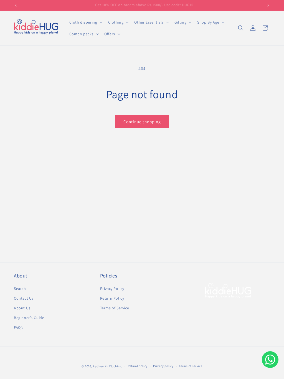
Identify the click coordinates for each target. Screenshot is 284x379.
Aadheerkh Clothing (107, 366)
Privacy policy (163, 366)
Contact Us (24, 298)
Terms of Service (114, 307)
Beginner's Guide (29, 317)
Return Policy (112, 298)
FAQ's (19, 327)
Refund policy (138, 366)
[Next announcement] (268, 5)
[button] (85, 22)
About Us (22, 307)
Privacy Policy (112, 288)
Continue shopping (142, 121)
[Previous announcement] (16, 5)
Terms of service (190, 366)
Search (20, 288)
